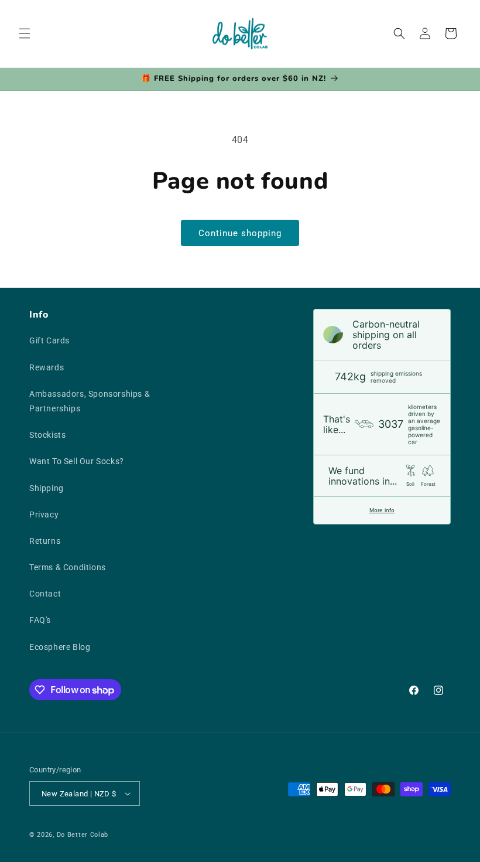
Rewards (46, 367)
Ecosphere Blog (59, 647)
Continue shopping (240, 233)
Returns (44, 541)
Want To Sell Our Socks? (76, 461)
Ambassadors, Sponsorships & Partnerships (89, 401)
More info (382, 510)
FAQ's (40, 620)
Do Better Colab (83, 835)
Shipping (46, 488)
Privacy (44, 514)
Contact (45, 593)
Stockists (47, 434)
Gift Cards (49, 340)
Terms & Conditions (67, 567)
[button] (24, 33)
